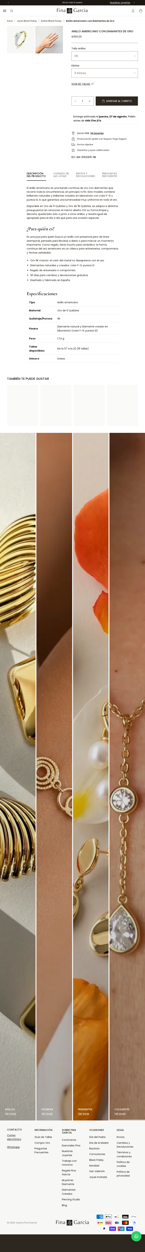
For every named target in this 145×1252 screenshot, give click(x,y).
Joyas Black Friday (27, 21)
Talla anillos (78, 48)
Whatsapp (13, 1147)
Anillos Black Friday (51, 21)
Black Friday (96, 1160)
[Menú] (4, 11)
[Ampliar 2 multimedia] (49, 39)
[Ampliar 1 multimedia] (21, 39)
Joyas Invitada (98, 1177)
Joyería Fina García (26, 1222)
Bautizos (94, 1148)
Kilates (75, 65)
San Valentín (97, 1171)
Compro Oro (42, 1143)
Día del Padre (97, 1137)
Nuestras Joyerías (120, 2)
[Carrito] (141, 11)
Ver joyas (10, 1113)
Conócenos (69, 1140)
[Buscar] (12, 11)
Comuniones (97, 1154)
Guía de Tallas (43, 1137)
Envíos (120, 1137)
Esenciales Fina (71, 1145)
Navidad (94, 1165)
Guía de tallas (81, 84)
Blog (64, 1205)
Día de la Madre (99, 1143)
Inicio (10, 21)
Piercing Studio (71, 1199)
